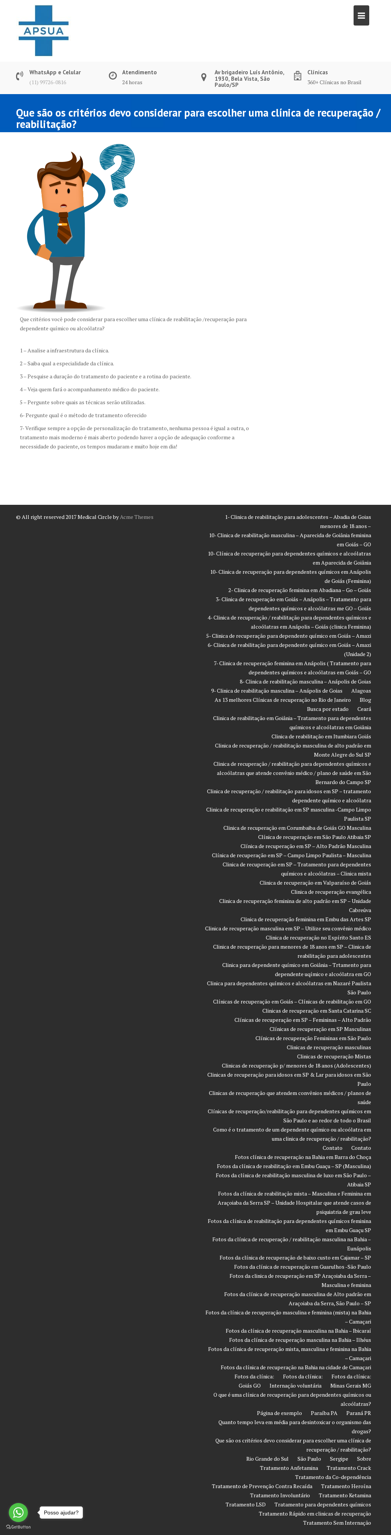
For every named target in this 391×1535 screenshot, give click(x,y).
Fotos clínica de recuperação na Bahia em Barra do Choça (303, 1156)
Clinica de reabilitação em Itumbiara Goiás (321, 736)
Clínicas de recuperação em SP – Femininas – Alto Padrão (302, 1019)
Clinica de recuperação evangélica (331, 891)
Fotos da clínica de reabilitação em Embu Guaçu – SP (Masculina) (294, 1166)
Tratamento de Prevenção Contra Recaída (262, 1486)
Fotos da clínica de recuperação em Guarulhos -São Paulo (302, 1266)
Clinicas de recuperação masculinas (329, 1047)
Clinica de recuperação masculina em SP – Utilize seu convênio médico (288, 928)
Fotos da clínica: (254, 1376)
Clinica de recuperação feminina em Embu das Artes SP (306, 919)
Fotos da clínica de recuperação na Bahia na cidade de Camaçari (296, 1367)
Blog (365, 699)
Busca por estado (328, 708)
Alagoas (361, 690)
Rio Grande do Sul (267, 1458)
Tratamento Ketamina (345, 1495)
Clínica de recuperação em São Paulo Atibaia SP (314, 836)
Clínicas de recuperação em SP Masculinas (320, 1028)
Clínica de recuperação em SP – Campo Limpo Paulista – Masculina (291, 855)
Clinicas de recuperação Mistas (334, 1056)
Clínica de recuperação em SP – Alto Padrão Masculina (306, 846)
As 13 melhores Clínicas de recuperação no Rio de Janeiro (283, 699)
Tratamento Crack (349, 1467)
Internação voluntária (296, 1385)
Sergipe (339, 1458)
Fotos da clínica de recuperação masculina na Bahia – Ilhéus (300, 1339)
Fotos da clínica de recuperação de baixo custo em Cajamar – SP (295, 1257)
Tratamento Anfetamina (289, 1467)
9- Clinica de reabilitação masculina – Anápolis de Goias (277, 690)
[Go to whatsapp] (18, 1512)
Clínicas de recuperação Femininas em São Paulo (313, 1038)
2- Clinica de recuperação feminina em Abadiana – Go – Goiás (299, 590)
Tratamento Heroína (346, 1486)
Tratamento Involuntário (280, 1495)
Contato (333, 1147)
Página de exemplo (279, 1413)
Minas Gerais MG (350, 1385)
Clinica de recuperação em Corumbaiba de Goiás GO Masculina (297, 827)
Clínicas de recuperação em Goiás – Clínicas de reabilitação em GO (292, 1001)
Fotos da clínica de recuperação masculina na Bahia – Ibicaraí (298, 1330)
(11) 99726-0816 (47, 82)
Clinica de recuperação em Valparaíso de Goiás (315, 882)
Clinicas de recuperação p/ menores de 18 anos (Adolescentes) (296, 1065)
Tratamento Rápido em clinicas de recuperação (315, 1513)
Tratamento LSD (246, 1504)
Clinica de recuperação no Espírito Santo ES (318, 937)
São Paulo (309, 1458)
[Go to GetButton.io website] (18, 1527)
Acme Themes (136, 516)
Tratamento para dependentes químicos (323, 1504)
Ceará (364, 708)
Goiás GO (250, 1385)
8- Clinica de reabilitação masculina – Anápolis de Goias (305, 681)
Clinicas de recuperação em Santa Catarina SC (316, 1010)
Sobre (364, 1458)
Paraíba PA (324, 1413)
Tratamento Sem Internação (337, 1522)
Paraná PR (358, 1413)
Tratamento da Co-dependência (333, 1477)
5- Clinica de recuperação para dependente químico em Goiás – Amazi (288, 635)
